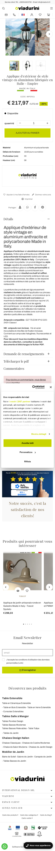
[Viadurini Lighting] (27, 176)
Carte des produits (9, 815)
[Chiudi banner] (51, 387)
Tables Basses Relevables (14, 728)
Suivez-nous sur (12, 808)
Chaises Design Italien (15, 738)
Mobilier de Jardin (13, 751)
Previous (5, 34)
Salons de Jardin (25, 757)
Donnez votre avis (43, 195)
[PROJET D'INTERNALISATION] (21, 828)
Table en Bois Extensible (14, 707)
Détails (8, 219)
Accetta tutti (28, 443)
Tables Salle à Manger (15, 716)
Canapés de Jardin (43, 757)
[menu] (51, 8)
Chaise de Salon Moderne (15, 747)
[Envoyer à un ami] (20, 207)
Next (49, 34)
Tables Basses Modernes (14, 725)
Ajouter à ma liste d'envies (17, 195)
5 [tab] (33, 626)
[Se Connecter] (32, 14)
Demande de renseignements (24, 354)
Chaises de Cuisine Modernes (36, 743)
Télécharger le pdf (16, 361)
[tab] (27, 218)
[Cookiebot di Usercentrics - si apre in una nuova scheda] (33, 387)
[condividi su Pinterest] (42, 207)
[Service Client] (14, 14)
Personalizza (26, 452)
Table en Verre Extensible (39, 707)
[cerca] (3, 8)
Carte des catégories (28, 815)
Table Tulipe (33, 728)
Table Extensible (12, 698)
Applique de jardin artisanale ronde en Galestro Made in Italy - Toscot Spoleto (22, 606)
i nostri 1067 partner (19, 401)
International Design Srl (18, 790)
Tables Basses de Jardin (14, 761)
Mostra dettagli (38, 434)
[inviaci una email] (6, 14)
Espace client (10, 802)
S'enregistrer (29, 670)
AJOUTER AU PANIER (27, 133)
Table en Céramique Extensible (16, 703)
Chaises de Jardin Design (40, 747)
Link (21, 663)
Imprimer (28, 199)
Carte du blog (45, 815)
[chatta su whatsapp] (4, 846)
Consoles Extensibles (13, 711)
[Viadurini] (27, 8)
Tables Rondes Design (12, 721)
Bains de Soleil (9, 757)
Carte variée (27, 818)
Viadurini (8, 796)
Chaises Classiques (11, 743)
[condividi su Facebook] (34, 207)
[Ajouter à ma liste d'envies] (27, 590)
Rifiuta (27, 461)
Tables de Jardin (10, 733)
